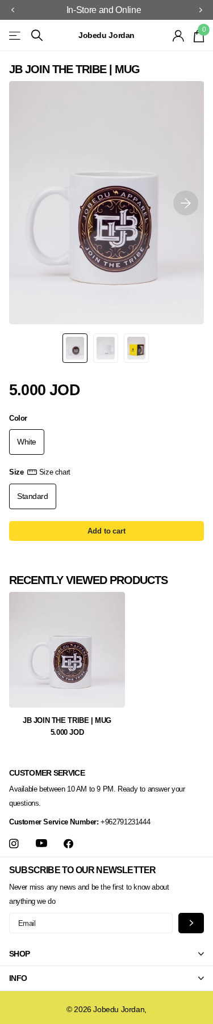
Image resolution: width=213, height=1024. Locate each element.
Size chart (54, 472)
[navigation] (12, 10)
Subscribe (191, 923)
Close (106, 954)
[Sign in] (179, 35)
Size (39, 472)
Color (18, 418)
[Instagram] (14, 844)
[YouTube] (41, 844)
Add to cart (106, 531)
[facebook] (68, 844)
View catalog (15, 35)
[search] (37, 35)
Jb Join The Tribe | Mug (67, 720)
